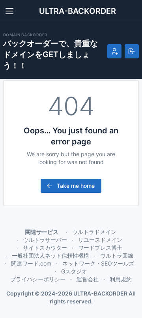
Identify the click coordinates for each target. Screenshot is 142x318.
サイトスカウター (45, 247)
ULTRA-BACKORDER (77, 11)
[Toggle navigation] (9, 11)
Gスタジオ (74, 271)
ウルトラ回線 (116, 255)
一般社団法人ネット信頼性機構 (50, 255)
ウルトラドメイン (94, 231)
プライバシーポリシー (37, 279)
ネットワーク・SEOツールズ (98, 263)
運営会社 (88, 279)
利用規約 (121, 279)
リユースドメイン (100, 239)
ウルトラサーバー (45, 239)
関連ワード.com (31, 263)
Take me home (76, 185)
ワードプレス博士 (100, 247)
